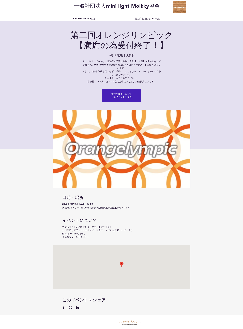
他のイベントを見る (121, 97)
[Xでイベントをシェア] (70, 307)
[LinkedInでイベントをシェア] (77, 307)
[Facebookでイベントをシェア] (63, 307)
